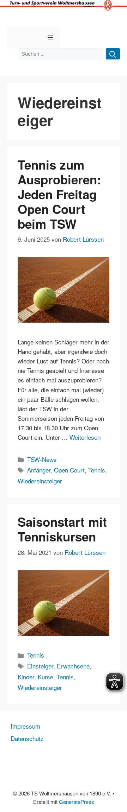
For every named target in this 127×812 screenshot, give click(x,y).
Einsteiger (40, 665)
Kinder (26, 676)
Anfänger (38, 469)
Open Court (69, 469)
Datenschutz (27, 738)
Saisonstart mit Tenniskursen (62, 529)
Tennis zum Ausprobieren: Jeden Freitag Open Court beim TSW (59, 194)
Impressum (25, 726)
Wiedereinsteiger (40, 480)
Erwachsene (73, 665)
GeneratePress (76, 801)
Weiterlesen (85, 437)
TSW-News (42, 459)
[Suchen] (113, 53)
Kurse (45, 676)
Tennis (96, 469)
